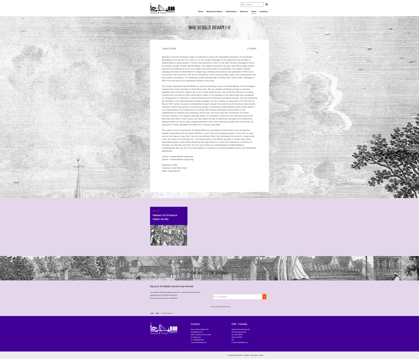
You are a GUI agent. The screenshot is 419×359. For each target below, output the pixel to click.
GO (264, 297)
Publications (231, 11)
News (253, 11)
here (228, 306)
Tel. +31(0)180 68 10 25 (197, 340)
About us (244, 11)
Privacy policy (254, 355)
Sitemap (261, 355)
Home (200, 11)
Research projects (214, 11)
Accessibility (246, 355)
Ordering (263, 11)
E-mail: (199, 342)
